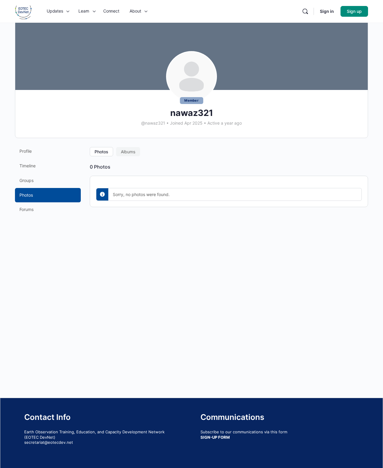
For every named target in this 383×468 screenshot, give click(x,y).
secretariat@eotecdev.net (48, 442)
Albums (128, 151)
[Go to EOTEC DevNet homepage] (23, 11)
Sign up (354, 11)
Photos (101, 151)
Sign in (327, 11)
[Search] (305, 11)
